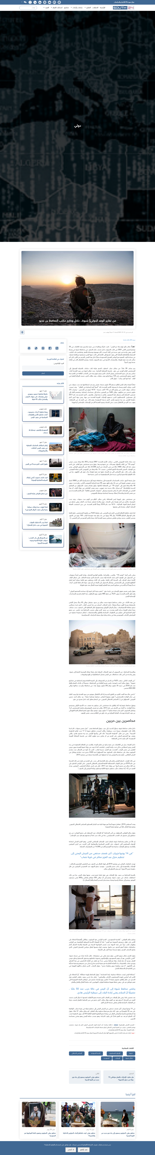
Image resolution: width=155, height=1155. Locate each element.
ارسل (43, 373)
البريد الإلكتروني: (58, 364)
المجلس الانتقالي (77, 1053)
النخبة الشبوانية (95, 1053)
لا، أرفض (71, 1150)
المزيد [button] (47, 8)
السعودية (106, 1058)
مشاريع (66, 8)
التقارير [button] (88, 8)
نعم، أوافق (83, 1150)
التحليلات (95, 8)
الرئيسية (102, 8)
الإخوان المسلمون (114, 1053)
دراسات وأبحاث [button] (77, 8)
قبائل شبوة (129, 1058)
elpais (116, 1025)
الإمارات (117, 1058)
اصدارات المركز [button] (57, 8)
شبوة (131, 1053)
